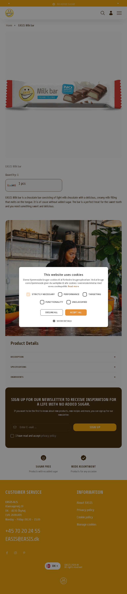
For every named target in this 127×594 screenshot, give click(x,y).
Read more (73, 286)
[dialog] (63, 297)
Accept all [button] (76, 312)
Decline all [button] (51, 312)
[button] (63, 321)
